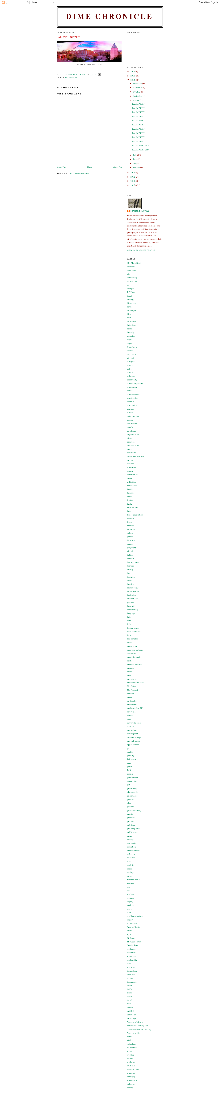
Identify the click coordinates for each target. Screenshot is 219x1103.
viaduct (130, 1040)
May (135, 163)
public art (131, 824)
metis (129, 671)
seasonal (131, 883)
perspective (132, 781)
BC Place (131, 292)
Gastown (131, 540)
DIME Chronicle (109, 16)
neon (129, 719)
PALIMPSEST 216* (140, 149)
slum (129, 912)
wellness (131, 1061)
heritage (130, 565)
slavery (130, 908)
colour (130, 372)
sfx (128, 890)
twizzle (130, 1007)
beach (129, 295)
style (129, 963)
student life (132, 959)
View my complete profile (141, 250)
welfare (130, 1058)
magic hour (132, 646)
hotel (129, 580)
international (132, 598)
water (129, 1051)
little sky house (133, 631)
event (129, 478)
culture (130, 412)
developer (131, 430)
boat (129, 317)
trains (129, 992)
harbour (130, 558)
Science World (133, 879)
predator (130, 817)
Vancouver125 (133, 1032)
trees (129, 1003)
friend (129, 521)
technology (132, 970)
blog (129, 314)
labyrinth (131, 606)
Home (89, 167)
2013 (133, 172)
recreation (131, 846)
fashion (130, 492)
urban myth (132, 1018)
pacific (130, 751)
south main (132, 923)
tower (129, 985)
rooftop (130, 872)
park (129, 762)
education (131, 467)
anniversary (132, 277)
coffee (129, 368)
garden (130, 536)
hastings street (133, 562)
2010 (133, 185)
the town (131, 974)
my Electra (131, 700)
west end (131, 1065)
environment (132, 474)
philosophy (132, 788)
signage (130, 897)
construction (132, 397)
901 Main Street (134, 262)
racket (129, 835)
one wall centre (133, 740)
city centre (131, 354)
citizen (130, 350)
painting (131, 755)
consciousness (133, 394)
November (138, 87)
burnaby (130, 332)
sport (129, 934)
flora (129, 511)
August (136, 100)
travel (129, 1000)
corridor (130, 408)
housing (130, 584)
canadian (131, 335)
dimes (129, 438)
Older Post (117, 167)
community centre (135, 383)
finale (129, 503)
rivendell (131, 857)
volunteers (131, 1043)
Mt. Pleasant (132, 689)
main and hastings (135, 649)
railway (130, 839)
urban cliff (131, 1014)
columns (131, 376)
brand (129, 328)
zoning (130, 1087)
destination (132, 423)
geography (131, 547)
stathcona (131, 948)
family (130, 489)
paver (129, 766)
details (130, 427)
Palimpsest (71, 77)
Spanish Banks (133, 927)
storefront (131, 952)
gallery (130, 533)
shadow (130, 894)
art (128, 284)
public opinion (133, 828)
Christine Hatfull (139, 211)
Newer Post (61, 167)
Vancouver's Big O (135, 1021)
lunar (129, 642)
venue (129, 1036)
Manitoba (131, 653)
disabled (131, 441)
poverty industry (134, 810)
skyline (130, 905)
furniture (131, 529)
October (136, 91)
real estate (131, 843)
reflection (131, 854)
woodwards (132, 1080)
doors (129, 448)
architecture (132, 281)
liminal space (133, 627)
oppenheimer (133, 744)
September (138, 95)
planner (130, 799)
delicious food (133, 416)
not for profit (132, 733)
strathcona (131, 956)
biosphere (131, 303)
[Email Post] (99, 74)
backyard (131, 288)
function (131, 525)
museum (130, 693)
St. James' (131, 938)
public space (132, 832)
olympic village (134, 737)
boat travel (131, 321)
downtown (131, 452)
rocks (129, 868)
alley (129, 273)
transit (130, 996)
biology (130, 299)
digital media (133, 434)
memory (130, 667)
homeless (131, 576)
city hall (130, 357)
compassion (132, 387)
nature (130, 715)
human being (133, 587)
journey (130, 602)
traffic (129, 989)
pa (128, 748)
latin (129, 616)
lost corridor (132, 638)
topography (132, 981)
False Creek (132, 485)
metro (129, 675)
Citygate (131, 361)
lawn (129, 620)
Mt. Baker (131, 686)
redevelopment (133, 850)
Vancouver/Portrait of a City (139, 1029)
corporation (132, 405)
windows (131, 1073)
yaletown (131, 1083)
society (130, 919)
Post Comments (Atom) (78, 173)
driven (130, 460)
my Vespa (131, 711)
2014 (133, 79)
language (131, 613)
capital (130, 339)
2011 (133, 180)
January (136, 167)
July (135, 154)
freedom (130, 518)
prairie (130, 813)
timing (130, 978)
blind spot (131, 310)
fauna (129, 496)
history (130, 569)
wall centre (132, 1047)
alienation (131, 270)
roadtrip (130, 865)
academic (131, 266)
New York (131, 726)
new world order (134, 722)
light (129, 624)
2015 (133, 75)
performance (132, 777)
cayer (129, 343)
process (130, 821)
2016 (133, 71)
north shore (132, 729)
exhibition (131, 481)
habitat (130, 554)
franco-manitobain (135, 514)
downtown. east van (135, 456)
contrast (130, 401)
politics (130, 806)
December (137, 83)
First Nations (132, 507)
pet (128, 784)
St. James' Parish (134, 941)
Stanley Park (132, 945)
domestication (133, 445)
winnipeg (131, 1076)
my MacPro (132, 704)
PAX (129, 770)
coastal (130, 365)
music (129, 697)
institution (131, 594)
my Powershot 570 (135, 708)
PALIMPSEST (138, 103)
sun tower (131, 967)
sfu (128, 886)
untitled (130, 1010)
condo (130, 390)
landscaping (132, 609)
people (130, 773)
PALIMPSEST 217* (140, 145)
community (132, 379)
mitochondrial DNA (135, 682)
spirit (129, 930)
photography (132, 792)
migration (131, 678)
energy (130, 470)
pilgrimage (132, 795)
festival (130, 500)
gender (130, 543)
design (130, 419)
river (129, 861)
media (129, 660)
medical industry (134, 664)
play (129, 802)
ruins (129, 875)
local (129, 635)
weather (130, 1054)
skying (130, 901)
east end (130, 463)
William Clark (133, 1069)
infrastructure (133, 591)
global (130, 551)
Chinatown (132, 346)
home (129, 573)
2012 (133, 176)
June (135, 159)
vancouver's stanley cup (137, 1025)
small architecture (135, 916)
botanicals (131, 325)
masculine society (135, 657)
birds (129, 306)
